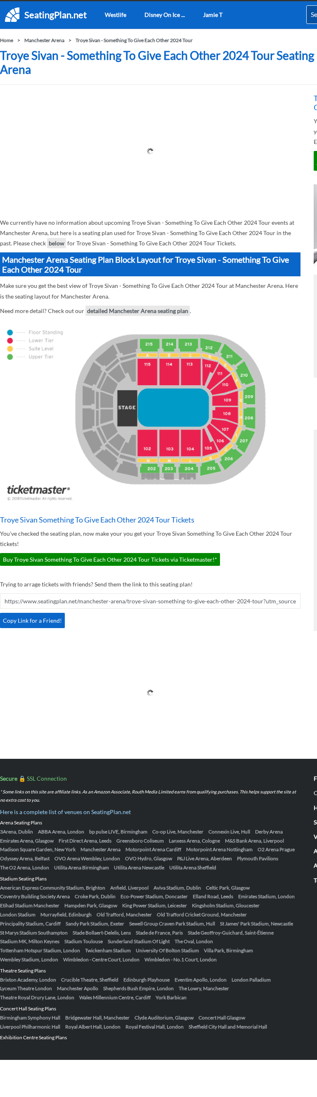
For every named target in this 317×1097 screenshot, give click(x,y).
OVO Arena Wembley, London (87, 858)
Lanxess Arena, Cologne (194, 841)
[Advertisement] (150, 151)
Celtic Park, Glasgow (228, 888)
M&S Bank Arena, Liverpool (254, 841)
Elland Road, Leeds (213, 896)
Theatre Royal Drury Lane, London (37, 997)
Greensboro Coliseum (140, 841)
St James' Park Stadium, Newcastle (256, 923)
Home (6, 40)
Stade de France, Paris (159, 933)
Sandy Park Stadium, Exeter (95, 923)
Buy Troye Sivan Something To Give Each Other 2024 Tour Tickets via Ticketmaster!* (110, 559)
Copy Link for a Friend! (32, 620)
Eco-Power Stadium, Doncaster (154, 896)
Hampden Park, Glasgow (90, 905)
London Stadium (17, 914)
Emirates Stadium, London (266, 896)
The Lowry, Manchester (204, 988)
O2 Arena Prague (276, 849)
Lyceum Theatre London (26, 988)
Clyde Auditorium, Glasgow (164, 1018)
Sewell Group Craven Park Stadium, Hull (172, 923)
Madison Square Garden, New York (38, 849)
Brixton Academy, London (28, 980)
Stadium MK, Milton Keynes (29, 941)
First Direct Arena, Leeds (85, 841)
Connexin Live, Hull (229, 832)
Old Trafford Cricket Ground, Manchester (202, 914)
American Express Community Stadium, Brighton (52, 888)
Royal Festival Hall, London (154, 1027)
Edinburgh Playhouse (146, 980)
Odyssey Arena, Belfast (25, 858)
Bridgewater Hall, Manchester (97, 1018)
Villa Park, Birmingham (228, 950)
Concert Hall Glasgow (222, 1018)
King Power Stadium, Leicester (154, 905)
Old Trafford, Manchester (124, 914)
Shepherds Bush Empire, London (138, 988)
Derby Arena (269, 832)
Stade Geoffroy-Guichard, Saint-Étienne (231, 933)
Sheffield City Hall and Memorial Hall (228, 1027)
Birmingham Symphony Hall (30, 1018)
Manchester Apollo (77, 988)
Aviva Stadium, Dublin (177, 888)
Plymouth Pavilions (257, 858)
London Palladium (251, 980)
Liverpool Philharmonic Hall (30, 1027)
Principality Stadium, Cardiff (30, 923)
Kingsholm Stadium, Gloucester (226, 905)
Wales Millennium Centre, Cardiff (115, 997)
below (56, 243)
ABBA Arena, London (61, 832)
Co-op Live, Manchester (177, 832)
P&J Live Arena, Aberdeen (204, 858)
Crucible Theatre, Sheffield (89, 980)
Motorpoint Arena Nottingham (219, 849)
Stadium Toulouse (83, 941)
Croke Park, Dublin (95, 896)
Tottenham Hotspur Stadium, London (40, 950)
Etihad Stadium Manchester (29, 905)
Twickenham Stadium (108, 950)
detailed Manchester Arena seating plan (137, 310)
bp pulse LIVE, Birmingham (118, 832)
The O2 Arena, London (24, 867)
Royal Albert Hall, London (93, 1027)
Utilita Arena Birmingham (81, 867)
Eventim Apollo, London (201, 980)
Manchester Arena (44, 40)
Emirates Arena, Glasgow (27, 841)
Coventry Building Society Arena (35, 896)
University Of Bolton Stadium (167, 950)
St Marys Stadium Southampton (34, 933)
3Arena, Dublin (16, 832)
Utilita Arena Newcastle (139, 867)
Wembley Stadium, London (29, 959)
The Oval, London (194, 941)
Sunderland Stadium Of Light (139, 941)
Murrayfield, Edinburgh (66, 914)
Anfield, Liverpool (129, 888)
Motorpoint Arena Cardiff (153, 849)
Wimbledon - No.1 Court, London (180, 959)
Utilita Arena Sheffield (192, 867)
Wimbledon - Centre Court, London (101, 959)
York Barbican (171, 997)
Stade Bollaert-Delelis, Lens (102, 933)
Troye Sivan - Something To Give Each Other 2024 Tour (134, 40)
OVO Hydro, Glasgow (148, 858)
